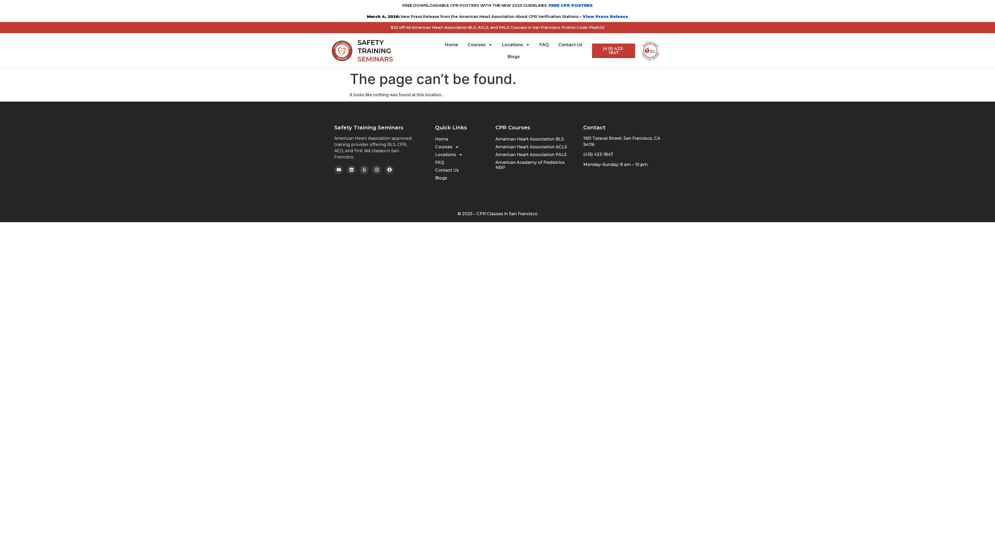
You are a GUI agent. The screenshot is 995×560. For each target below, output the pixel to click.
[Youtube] (338, 169)
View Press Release (604, 16)
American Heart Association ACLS (531, 146)
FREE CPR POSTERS (571, 5)
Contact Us (570, 44)
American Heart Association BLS (529, 139)
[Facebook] (389, 169)
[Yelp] (364, 169)
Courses (477, 44)
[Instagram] (376, 169)
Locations (512, 44)
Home (451, 44)
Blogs (514, 56)
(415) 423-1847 (598, 154)
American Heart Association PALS (531, 154)
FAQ (544, 44)
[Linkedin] (351, 169)
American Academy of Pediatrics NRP (530, 165)
